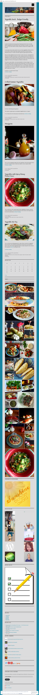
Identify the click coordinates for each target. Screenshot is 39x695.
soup (27, 77)
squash (29, 254)
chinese (16, 254)
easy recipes (12, 217)
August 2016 (8, 615)
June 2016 (7, 617)
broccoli (10, 254)
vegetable (6, 255)
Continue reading (8, 71)
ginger (21, 254)
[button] (11, 287)
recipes (9, 76)
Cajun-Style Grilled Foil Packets (11, 628)
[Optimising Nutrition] (29, 516)
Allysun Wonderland (11, 648)
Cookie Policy (20, 693)
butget (8, 77)
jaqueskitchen (15, 75)
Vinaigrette (8, 124)
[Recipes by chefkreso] (10, 526)
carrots (13, 254)
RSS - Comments (8, 687)
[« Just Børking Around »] (29, 526)
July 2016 (7, 616)
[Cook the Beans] (10, 516)
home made (19, 77)
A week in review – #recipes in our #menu (12, 630)
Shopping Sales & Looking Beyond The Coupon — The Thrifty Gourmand (17, 625)
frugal (16, 77)
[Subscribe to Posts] (5, 685)
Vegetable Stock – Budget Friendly (16, 19)
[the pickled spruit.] (10, 557)
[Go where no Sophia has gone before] (10, 536)
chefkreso (9, 651)
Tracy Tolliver (10, 654)
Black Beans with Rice (15, 651)
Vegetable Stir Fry (11, 222)
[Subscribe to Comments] (5, 687)
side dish (20, 217)
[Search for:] (19, 279)
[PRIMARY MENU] (33, 4)
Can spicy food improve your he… (18, 639)
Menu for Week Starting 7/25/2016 (11, 632)
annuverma (10, 639)
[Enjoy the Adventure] (29, 547)
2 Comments (7, 170)
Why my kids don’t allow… (19, 648)
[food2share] (29, 536)
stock (29, 77)
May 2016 (7, 618)
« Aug (6, 275)
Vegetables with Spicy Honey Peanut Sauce (15, 175)
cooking (11, 77)
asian (8, 254)
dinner (13, 77)
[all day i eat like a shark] (29, 557)
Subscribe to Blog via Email (11, 671)
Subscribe (7, 679)
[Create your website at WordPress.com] (19, 1)
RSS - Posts (8, 685)
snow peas (26, 254)
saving (25, 77)
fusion (15, 217)
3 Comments (7, 256)
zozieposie (9, 657)
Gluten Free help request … (17, 654)
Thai (22, 217)
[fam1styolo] (10, 547)
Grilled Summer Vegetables (14, 82)
